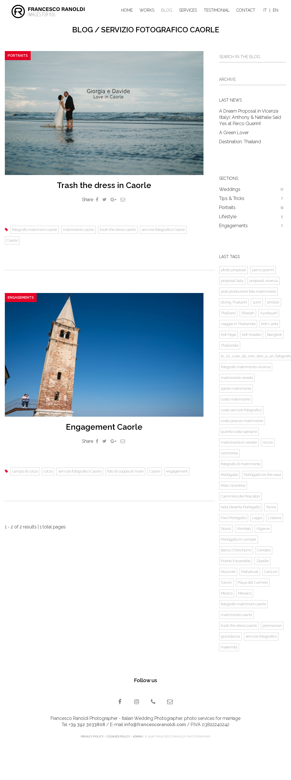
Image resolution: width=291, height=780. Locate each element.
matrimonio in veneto (239, 442)
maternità (229, 647)
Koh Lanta (269, 324)
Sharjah (247, 313)
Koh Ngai (228, 334)
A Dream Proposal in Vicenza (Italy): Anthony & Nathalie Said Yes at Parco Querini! (250, 117)
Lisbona (274, 518)
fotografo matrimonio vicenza (246, 367)
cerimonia (229, 453)
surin (257, 302)
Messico (244, 593)
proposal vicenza (263, 281)
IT (265, 10)
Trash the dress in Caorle (104, 185)
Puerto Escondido (235, 561)
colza (48, 471)
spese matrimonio (236, 388)
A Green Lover (234, 132)
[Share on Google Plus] (113, 199)
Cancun (270, 572)
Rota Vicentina (233, 485)
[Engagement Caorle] (104, 355)
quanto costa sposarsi (239, 431)
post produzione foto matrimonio (248, 291)
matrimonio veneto (237, 378)
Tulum (226, 582)
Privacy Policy (92, 736)
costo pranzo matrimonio (242, 421)
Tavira (271, 507)
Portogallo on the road (262, 475)
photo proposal (233, 270)
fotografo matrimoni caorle (34, 229)
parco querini (263, 270)
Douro (226, 528)
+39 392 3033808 (86, 724)
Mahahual (249, 572)
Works (147, 10)
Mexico (226, 593)
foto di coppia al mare (125, 471)
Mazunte (228, 572)
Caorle (12, 240)
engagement (177, 471)
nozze (268, 442)
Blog (166, 10)
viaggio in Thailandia (238, 324)
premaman (272, 625)
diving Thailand (234, 302)
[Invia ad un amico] (122, 199)
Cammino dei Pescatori (240, 496)
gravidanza (230, 636)
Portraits (18, 56)
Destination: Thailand (240, 141)
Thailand (228, 313)
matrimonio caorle (78, 229)
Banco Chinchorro (236, 550)
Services (188, 10)
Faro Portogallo (233, 518)
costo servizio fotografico (241, 410)
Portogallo (229, 475)
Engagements (21, 298)
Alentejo (244, 528)
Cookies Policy (118, 736)
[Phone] (154, 702)
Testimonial (217, 10)
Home (127, 10)
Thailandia (229, 345)
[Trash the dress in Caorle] (104, 113)
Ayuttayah (268, 313)
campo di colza (25, 471)
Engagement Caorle (104, 427)
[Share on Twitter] (104, 199)
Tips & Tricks (251, 198)
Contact (245, 10)
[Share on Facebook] (97, 199)
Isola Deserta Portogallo (240, 507)
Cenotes (264, 550)
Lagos (257, 518)
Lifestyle (251, 216)
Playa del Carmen (253, 582)
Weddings (251, 189)
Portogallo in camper (238, 539)
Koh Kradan (251, 334)
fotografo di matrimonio (241, 464)
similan (273, 302)
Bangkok (274, 334)
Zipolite (262, 561)
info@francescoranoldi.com (155, 724)
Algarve (263, 528)
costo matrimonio (235, 399)
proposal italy (232, 281)
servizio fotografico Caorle (163, 229)
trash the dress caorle (118, 229)
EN (275, 10)
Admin (137, 736)
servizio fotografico (261, 636)
